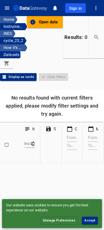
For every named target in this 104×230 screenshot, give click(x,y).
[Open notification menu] (55, 8)
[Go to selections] (7, 63)
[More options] (96, 8)
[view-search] (96, 37)
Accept (89, 220)
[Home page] (30, 8)
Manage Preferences (59, 220)
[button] (31, 144)
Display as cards (21, 77)
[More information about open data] (33, 22)
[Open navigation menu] (7, 8)
